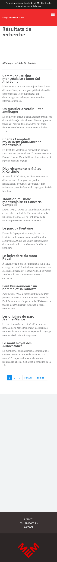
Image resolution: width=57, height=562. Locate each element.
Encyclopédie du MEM (13, 17)
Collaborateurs (29, 523)
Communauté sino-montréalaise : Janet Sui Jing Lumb (21, 78)
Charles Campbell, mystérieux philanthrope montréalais (21, 142)
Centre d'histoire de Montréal (28, 550)
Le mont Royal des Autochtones (17, 344)
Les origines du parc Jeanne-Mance (18, 317)
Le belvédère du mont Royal (19, 257)
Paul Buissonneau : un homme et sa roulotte (19, 287)
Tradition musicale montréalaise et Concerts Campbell (21, 202)
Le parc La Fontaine (17, 228)
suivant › (28, 377)
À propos (28, 519)
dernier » (41, 377)
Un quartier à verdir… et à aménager (23, 110)
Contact (28, 527)
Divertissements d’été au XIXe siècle (21, 170)
